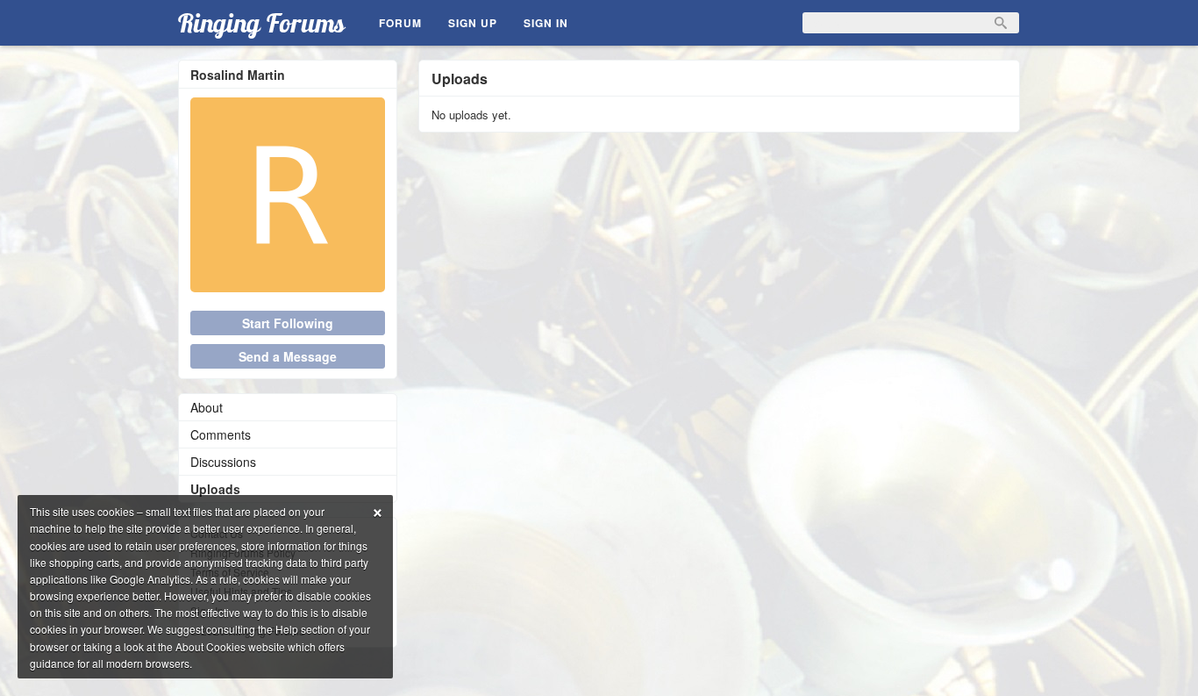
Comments (220, 434)
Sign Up (472, 23)
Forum (400, 23)
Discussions (223, 461)
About (206, 407)
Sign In (546, 23)
